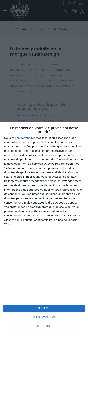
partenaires (27, 137)
